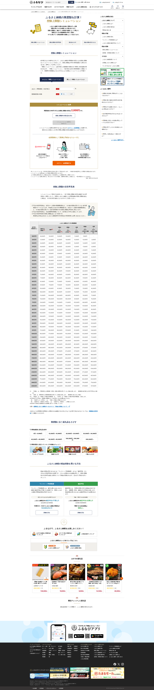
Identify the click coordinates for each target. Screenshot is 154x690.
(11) (42, 588)
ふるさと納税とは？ (107, 23)
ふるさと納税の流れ (107, 36)
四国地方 (76, 648)
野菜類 (43, 656)
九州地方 (76, 650)
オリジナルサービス (97, 7)
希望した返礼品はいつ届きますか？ (111, 135)
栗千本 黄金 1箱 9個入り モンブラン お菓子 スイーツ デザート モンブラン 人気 (77, 582)
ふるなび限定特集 (84, 658)
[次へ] (121, 578)
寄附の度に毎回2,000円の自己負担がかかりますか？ (112, 101)
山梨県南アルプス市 (38, 585)
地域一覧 (69, 646)
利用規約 (42, 688)
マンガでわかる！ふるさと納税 (110, 66)
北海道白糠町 (55, 585)
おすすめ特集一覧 (84, 646)
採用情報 (61, 688)
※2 (52, 229)
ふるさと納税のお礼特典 (114, 648)
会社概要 (35, 688)
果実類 (43, 652)
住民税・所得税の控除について (110, 53)
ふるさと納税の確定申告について (111, 43)
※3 (61, 231)
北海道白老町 (91, 585)
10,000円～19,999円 (55, 433)
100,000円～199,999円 (72, 439)
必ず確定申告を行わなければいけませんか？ (112, 115)
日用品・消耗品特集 (85, 656)
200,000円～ (90, 439)
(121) (97, 588)
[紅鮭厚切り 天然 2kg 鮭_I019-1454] (59, 572)
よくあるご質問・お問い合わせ (83, 2)
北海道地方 (69, 648)
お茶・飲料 (51, 648)
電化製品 (44, 650)
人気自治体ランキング (34, 653)
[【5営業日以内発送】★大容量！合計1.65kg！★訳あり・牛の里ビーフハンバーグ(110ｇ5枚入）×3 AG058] (95, 572)
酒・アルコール (52, 646)
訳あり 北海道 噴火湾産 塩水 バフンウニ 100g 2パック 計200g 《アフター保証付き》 (113, 582)
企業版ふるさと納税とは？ (109, 62)
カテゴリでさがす (59, 7)
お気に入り (118, 8)
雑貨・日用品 (52, 654)
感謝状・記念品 (61, 650)
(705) (79, 588)
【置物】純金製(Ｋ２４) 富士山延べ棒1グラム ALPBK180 (40, 582)
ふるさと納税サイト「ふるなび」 (38, 11)
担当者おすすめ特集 (85, 650)
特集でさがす (70, 7)
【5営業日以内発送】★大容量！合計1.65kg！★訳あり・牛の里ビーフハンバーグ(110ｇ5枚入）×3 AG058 (95, 582)
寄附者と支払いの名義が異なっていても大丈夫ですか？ (112, 121)
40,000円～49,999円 (38, 439)
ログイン (112, 8)
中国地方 (76, 646)
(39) (115, 588)
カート (123, 8)
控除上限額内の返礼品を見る (64, 115)
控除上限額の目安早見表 (55, 42)
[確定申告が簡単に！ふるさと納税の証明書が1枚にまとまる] (112, 72)
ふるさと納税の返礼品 (108, 27)
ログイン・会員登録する (64, 163)
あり (72, 94)
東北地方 (69, 650)
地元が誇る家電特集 (85, 654)
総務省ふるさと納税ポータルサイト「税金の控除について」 (51, 406)
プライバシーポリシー (51, 688)
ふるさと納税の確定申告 (99, 654)
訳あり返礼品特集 (84, 648)
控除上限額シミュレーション (38, 42)
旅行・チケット (61, 652)
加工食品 (60, 646)
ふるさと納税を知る (81, 7)
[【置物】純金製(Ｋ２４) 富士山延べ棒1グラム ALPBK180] (40, 572)
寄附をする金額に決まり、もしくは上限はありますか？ (112, 108)
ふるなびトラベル (119, 2)
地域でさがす (48, 7)
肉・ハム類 (44, 646)
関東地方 (69, 652)
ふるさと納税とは (51, 11)
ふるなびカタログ (106, 2)
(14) (60, 588)
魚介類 (43, 654)
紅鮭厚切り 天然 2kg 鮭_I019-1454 (58, 582)
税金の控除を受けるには (90, 42)
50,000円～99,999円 (55, 439)
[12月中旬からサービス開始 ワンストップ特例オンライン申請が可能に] (112, 81)
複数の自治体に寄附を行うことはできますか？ (112, 94)
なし (64, 94)
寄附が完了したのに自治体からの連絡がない (112, 128)
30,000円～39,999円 (90, 433)
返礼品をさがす (72, 42)
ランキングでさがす (36, 7)
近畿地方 (69, 656)
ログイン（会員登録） (74, 128)
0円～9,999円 (38, 433)
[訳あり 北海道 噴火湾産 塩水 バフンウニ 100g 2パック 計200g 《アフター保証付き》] (113, 572)
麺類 (50, 652)
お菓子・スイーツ (53, 650)
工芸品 (59, 648)
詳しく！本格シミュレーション (76, 79)
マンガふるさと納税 (113, 652)
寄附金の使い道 (106, 30)
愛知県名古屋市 (73, 585)
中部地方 (69, 654)
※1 (44, 230)
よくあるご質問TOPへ (117, 140)
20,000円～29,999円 (72, 433)
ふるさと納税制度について (109, 59)
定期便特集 (83, 652)
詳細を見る (47, 512)
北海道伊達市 (110, 585)
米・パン (44, 648)
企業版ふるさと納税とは (114, 654)
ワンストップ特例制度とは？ (110, 40)
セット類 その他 (61, 654)
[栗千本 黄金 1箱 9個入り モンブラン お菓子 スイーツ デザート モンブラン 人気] (77, 572)
